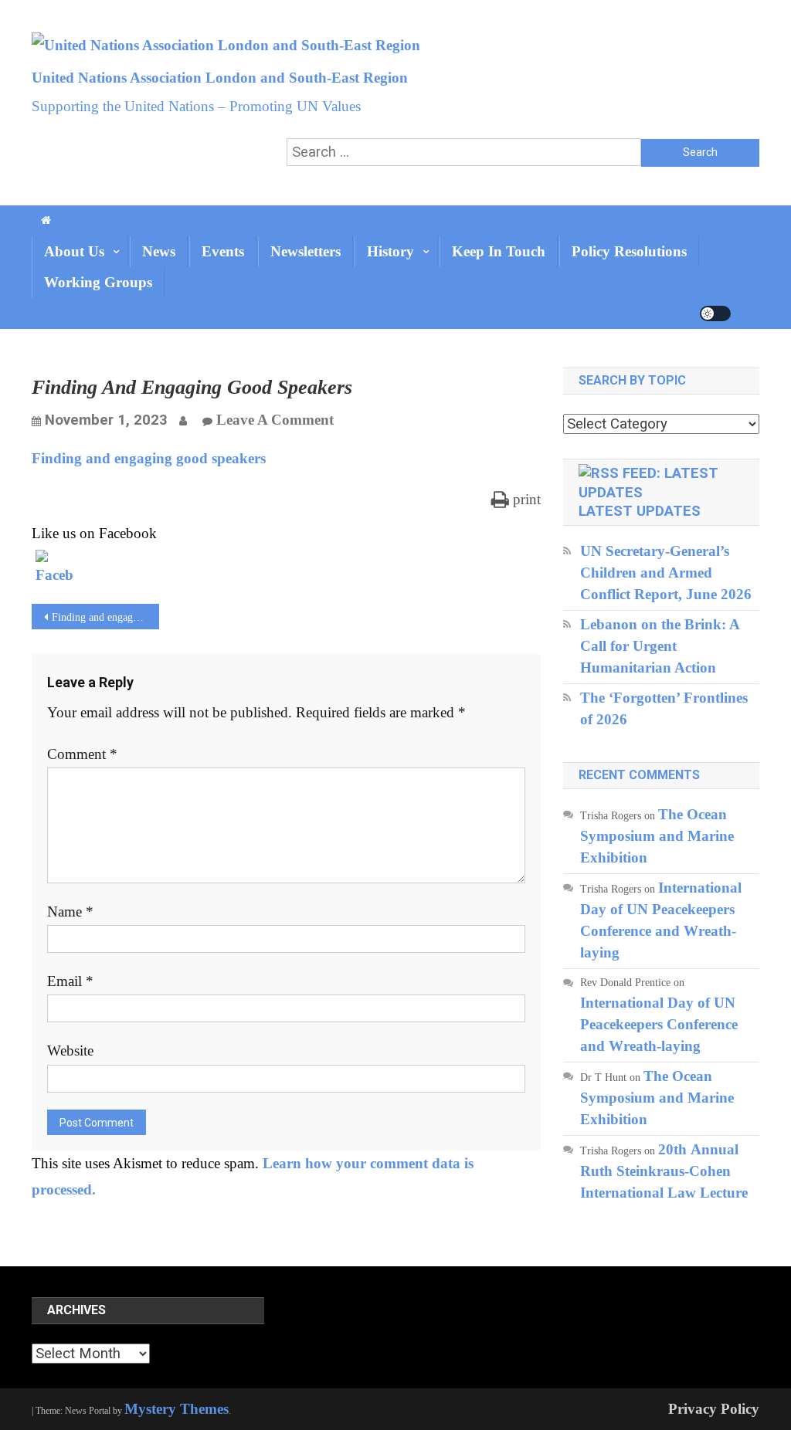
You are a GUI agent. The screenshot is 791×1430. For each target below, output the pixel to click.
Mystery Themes (176, 1409)
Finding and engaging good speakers (149, 458)
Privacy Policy (713, 1409)
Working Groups (98, 282)
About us (74, 251)
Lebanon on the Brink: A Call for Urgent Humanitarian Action (659, 646)
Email (70, 981)
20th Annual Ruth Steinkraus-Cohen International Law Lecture (664, 1171)
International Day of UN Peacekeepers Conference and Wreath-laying (659, 1024)
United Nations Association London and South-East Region (220, 77)
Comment (82, 754)
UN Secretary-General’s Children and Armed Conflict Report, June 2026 (666, 572)
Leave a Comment (275, 420)
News (158, 251)
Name (70, 911)
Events (223, 251)
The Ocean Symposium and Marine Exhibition (657, 836)
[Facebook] (55, 569)
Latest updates (640, 511)
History (390, 251)
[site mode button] (715, 313)
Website (70, 1050)
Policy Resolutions (629, 251)
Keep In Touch (498, 251)
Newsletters (305, 251)
